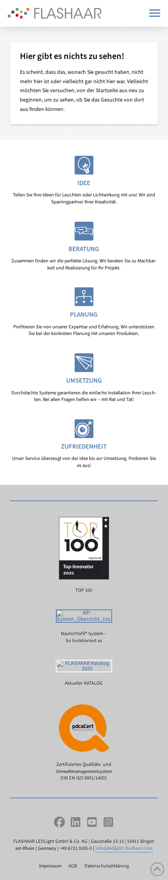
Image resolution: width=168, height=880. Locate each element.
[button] (154, 13)
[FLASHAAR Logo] (55, 13)
